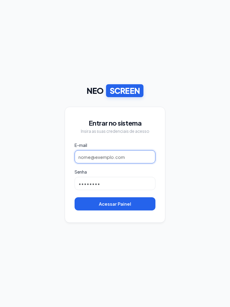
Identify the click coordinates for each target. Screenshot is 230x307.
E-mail (81, 145)
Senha (81, 171)
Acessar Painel (115, 204)
